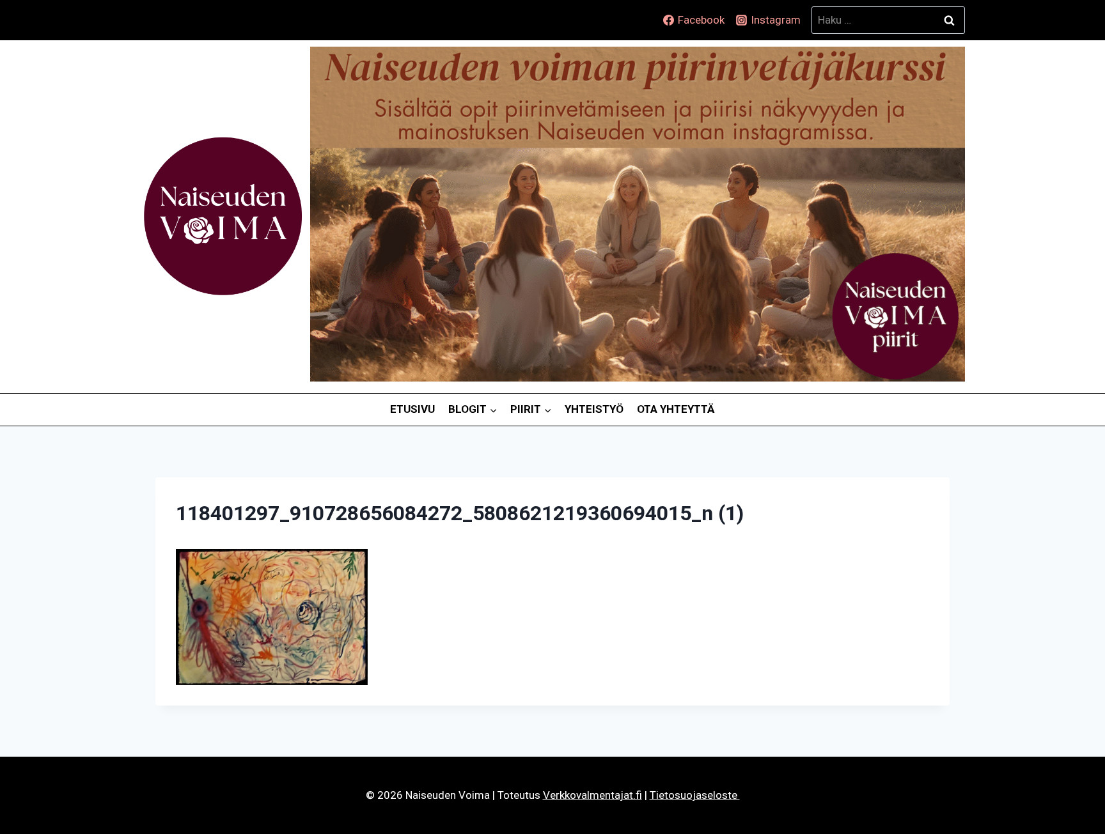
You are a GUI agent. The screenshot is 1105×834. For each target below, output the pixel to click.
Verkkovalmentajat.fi (592, 795)
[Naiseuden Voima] (223, 216)
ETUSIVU (412, 409)
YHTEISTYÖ (594, 409)
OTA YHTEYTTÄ (676, 409)
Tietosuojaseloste (695, 795)
